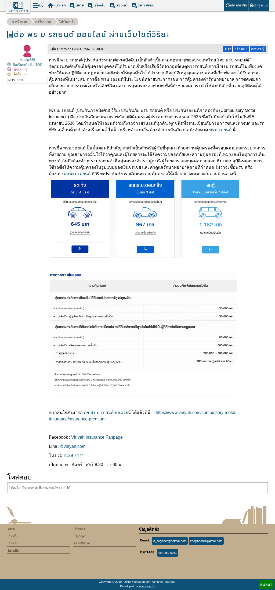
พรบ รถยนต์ (220, 129)
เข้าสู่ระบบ (260, 5)
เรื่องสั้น (100, 5)
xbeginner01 (147, 586)
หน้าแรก (21, 22)
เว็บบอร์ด (44, 22)
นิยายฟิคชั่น (146, 5)
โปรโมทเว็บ (67, 22)
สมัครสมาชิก (238, 5)
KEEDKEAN (18, 11)
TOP (228, 49)
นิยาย (80, 5)
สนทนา (266, 584)
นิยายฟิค (13, 550)
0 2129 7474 (72, 455)
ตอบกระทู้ (258, 49)
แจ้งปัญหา (80, 536)
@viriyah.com (72, 446)
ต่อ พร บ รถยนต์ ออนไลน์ (107, 412)
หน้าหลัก (59, 5)
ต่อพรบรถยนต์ (77, 173)
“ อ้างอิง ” (241, 49)
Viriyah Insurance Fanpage (97, 437)
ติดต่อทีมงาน (82, 543)
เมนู (41, 5)
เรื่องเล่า (121, 5)
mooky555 (27, 60)
